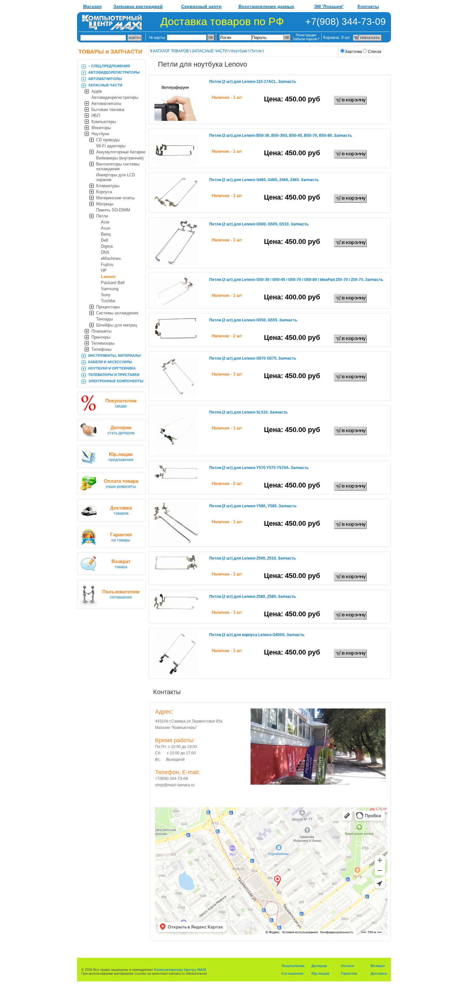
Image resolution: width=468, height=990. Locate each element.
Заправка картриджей (138, 6)
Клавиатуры (107, 185)
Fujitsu (107, 264)
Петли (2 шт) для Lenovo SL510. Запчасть (248, 412)
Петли (102, 216)
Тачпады (104, 319)
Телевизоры (102, 343)
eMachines (111, 258)
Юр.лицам (320, 973)
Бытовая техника (107, 109)
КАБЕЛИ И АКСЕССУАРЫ (110, 362)
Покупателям (292, 966)
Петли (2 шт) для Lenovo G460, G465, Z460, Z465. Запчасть (264, 180)
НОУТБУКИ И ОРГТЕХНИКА (112, 368)
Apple (96, 91)
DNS (105, 252)
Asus (105, 228)
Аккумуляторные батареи (120, 152)
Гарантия (349, 973)
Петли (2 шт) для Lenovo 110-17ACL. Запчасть (252, 81)
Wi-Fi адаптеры (110, 145)
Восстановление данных (266, 6)
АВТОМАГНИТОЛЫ (105, 79)
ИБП (95, 115)
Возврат (378, 966)
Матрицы (104, 204)
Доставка (379, 973)
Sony (105, 294)
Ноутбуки (100, 133)
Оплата (347, 966)
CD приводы (108, 139)
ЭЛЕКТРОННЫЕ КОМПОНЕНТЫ (115, 381)
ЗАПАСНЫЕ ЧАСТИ (105, 85)
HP (104, 270)
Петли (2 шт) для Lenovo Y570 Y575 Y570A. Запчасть (258, 468)
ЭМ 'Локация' (328, 6)
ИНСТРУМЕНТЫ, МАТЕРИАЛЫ (114, 355)
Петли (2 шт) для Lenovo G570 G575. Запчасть (252, 358)
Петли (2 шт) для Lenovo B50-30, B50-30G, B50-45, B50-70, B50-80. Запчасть (280, 135)
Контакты (368, 6)
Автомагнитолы (106, 103)
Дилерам (319, 966)
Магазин (92, 6)
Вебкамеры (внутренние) (120, 158)
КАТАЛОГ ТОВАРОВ (171, 51)
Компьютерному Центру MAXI (180, 970)
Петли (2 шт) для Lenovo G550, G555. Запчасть (253, 320)
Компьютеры (103, 121)
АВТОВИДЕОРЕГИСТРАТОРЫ (114, 72)
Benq (105, 234)
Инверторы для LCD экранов (115, 177)
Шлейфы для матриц (116, 325)
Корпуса (104, 191)
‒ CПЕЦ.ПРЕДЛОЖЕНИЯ (109, 66)
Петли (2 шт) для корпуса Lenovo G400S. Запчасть (256, 635)
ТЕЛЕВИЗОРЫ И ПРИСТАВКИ (113, 375)
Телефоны (101, 349)
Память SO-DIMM (113, 210)
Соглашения (292, 973)
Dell (104, 240)
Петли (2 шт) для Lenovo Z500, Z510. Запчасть (252, 558)
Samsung (109, 288)
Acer (105, 222)
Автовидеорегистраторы (114, 97)
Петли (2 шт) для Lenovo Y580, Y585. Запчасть (252, 506)
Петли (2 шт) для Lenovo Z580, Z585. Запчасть (252, 596)
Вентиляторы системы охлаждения (117, 166)
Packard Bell (112, 282)
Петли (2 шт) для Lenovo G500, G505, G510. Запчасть (258, 224)
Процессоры (108, 306)
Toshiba (108, 300)
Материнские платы (115, 197)
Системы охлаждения (117, 313)
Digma (107, 246)
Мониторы (101, 127)
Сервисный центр (201, 6)
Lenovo (108, 276)
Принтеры (100, 337)
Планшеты (101, 331)
